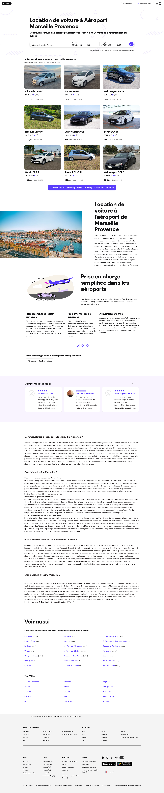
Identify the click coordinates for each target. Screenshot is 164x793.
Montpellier (108, 687)
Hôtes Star (85, 764)
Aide (63, 773)
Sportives (46, 737)
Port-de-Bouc (111, 666)
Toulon (27, 687)
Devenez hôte (128, 3)
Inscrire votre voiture (89, 761)
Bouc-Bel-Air (111, 661)
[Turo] (7, 3)
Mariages (65, 764)
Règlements (27, 764)
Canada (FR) (47, 770)
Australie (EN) (47, 764)
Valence (27, 691)
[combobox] (50, 45)
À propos (26, 761)
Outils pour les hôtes (89, 767)
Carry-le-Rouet (33, 656)
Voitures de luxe (67, 731)
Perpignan (68, 701)
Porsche (104, 737)
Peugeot (104, 734)
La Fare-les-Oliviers (75, 651)
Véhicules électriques (69, 734)
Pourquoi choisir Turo (69, 761)
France (107, 50)
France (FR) (46, 773)
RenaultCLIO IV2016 (85, 394)
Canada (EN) (47, 767)
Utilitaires (26, 734)
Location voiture (95, 50)
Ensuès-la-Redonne (114, 646)
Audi (83, 731)
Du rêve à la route (68, 767)
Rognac (69, 641)
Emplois (25, 767)
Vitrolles (70, 636)
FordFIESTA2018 (45, 394)
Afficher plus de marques (129, 737)
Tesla (123, 731)
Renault (104, 740)
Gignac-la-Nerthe (113, 636)
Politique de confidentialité (63, 785)
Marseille (67, 682)
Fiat (83, 740)
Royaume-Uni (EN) (49, 776)
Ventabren (110, 651)
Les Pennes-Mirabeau (75, 646)
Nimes (66, 687)
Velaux (29, 651)
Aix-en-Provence (31, 682)
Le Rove (30, 646)
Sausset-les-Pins (74, 661)
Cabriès (108, 656)
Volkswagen (125, 734)
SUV (24, 740)
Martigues (31, 661)
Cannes (67, 691)
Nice (65, 696)
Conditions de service (43, 785)
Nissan (104, 731)
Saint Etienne (108, 696)
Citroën (84, 737)
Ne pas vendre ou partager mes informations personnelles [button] (121, 785)
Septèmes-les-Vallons (76, 656)
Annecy (106, 701)
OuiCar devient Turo (29, 773)
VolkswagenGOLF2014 (124, 394)
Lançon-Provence (74, 666)
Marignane (31, 636)
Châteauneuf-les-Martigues (117, 641)
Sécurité (65, 770)
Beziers (27, 696)
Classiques (46, 734)
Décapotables (47, 731)
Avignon (106, 682)
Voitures (26, 731)
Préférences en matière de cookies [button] (87, 785)
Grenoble (107, 691)
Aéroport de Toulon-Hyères (40, 361)
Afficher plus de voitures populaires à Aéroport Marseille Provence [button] (82, 188)
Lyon (26, 701)
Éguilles (30, 666)
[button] (158, 3)
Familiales (46, 740)
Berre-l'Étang (32, 641)
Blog (121, 757)
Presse (25, 770)
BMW (83, 734)
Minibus (25, 737)
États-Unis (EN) (48, 761)
